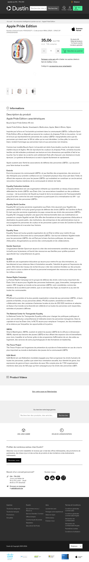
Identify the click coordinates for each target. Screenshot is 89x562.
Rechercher (53, 8)
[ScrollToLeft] (8, 91)
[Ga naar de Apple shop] (77, 29)
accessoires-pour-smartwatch (60, 66)
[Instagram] (63, 478)
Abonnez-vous (14, 460)
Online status (50, 518)
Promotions (10, 515)
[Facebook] (58, 478)
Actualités (10, 518)
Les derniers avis (51, 509)
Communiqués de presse (34, 520)
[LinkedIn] (46, 478)
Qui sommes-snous (32, 509)
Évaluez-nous (50, 521)
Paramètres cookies (71, 528)
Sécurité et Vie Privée (33, 526)
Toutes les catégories (13, 509)
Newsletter (29, 523)
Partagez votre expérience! (54, 512)
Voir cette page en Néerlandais (44, 392)
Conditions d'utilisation (72, 532)
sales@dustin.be (17, 488)
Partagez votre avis (48, 59)
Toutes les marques (13, 512)
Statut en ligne (50, 515)
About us (29, 510)
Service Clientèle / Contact (34, 513)
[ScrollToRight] (35, 91)
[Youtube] (52, 478)
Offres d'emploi (31, 517)
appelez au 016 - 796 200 (16, 2)
